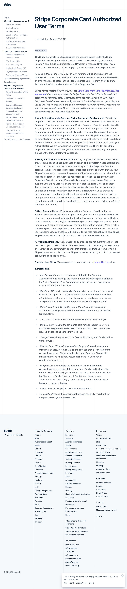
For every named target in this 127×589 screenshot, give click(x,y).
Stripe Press (101, 493)
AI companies (71, 480)
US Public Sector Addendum (17, 139)
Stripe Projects (71, 562)
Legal (6, 17)
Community (101, 445)
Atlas (37, 438)
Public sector (71, 511)
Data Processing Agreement (17, 78)
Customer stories (103, 438)
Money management (74, 469)
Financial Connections (44, 473)
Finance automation (73, 455)
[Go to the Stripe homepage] (7, 430)
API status (69, 551)
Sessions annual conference (108, 448)
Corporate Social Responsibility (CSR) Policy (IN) (14, 133)
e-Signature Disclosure (16, 47)
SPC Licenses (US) (14, 64)
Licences (100, 462)
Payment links (41, 494)
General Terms (12, 28)
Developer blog (72, 565)
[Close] (122, 576)
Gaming (68, 490)
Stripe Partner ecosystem (76, 531)
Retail (67, 515)
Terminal (38, 518)
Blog (98, 442)
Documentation (72, 544)
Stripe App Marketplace (75, 527)
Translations (10, 82)
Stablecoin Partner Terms (17, 75)
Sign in (99, 516)
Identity (38, 476)
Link (36, 487)
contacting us (101, 262)
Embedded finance (73, 452)
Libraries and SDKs (73, 558)
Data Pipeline (40, 466)
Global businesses (73, 459)
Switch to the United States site (78, 583)
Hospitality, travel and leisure (77, 494)
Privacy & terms (103, 452)
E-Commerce (71, 448)
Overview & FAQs (13, 24)
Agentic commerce (73, 442)
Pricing (37, 435)
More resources (103, 472)
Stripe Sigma (40, 511)
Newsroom (101, 489)
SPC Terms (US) (13, 61)
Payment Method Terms (16, 71)
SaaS (67, 476)
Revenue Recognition (44, 508)
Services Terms (12, 31)
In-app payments (72, 462)
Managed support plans (106, 510)
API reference (71, 548)
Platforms (69, 473)
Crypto (38, 462)
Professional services (74, 508)
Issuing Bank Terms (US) (16, 68)
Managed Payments (43, 490)
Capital (38, 448)
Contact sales (102, 496)
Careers (99, 486)
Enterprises (70, 435)
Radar (37, 504)
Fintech (68, 487)
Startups (69, 438)
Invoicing (38, 480)
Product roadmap (103, 482)
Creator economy (73, 483)
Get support (101, 506)
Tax (36, 515)
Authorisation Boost (43, 442)
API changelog (71, 555)
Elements (39, 469)
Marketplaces (71, 466)
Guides (99, 435)
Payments (39, 497)
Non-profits (70, 504)
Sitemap (99, 465)
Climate (38, 455)
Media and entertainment (76, 501)
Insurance (69, 497)
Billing (37, 445)
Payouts (38, 501)
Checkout (39, 452)
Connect (38, 459)
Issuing (38, 483)
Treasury (39, 522)
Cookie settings (103, 469)
